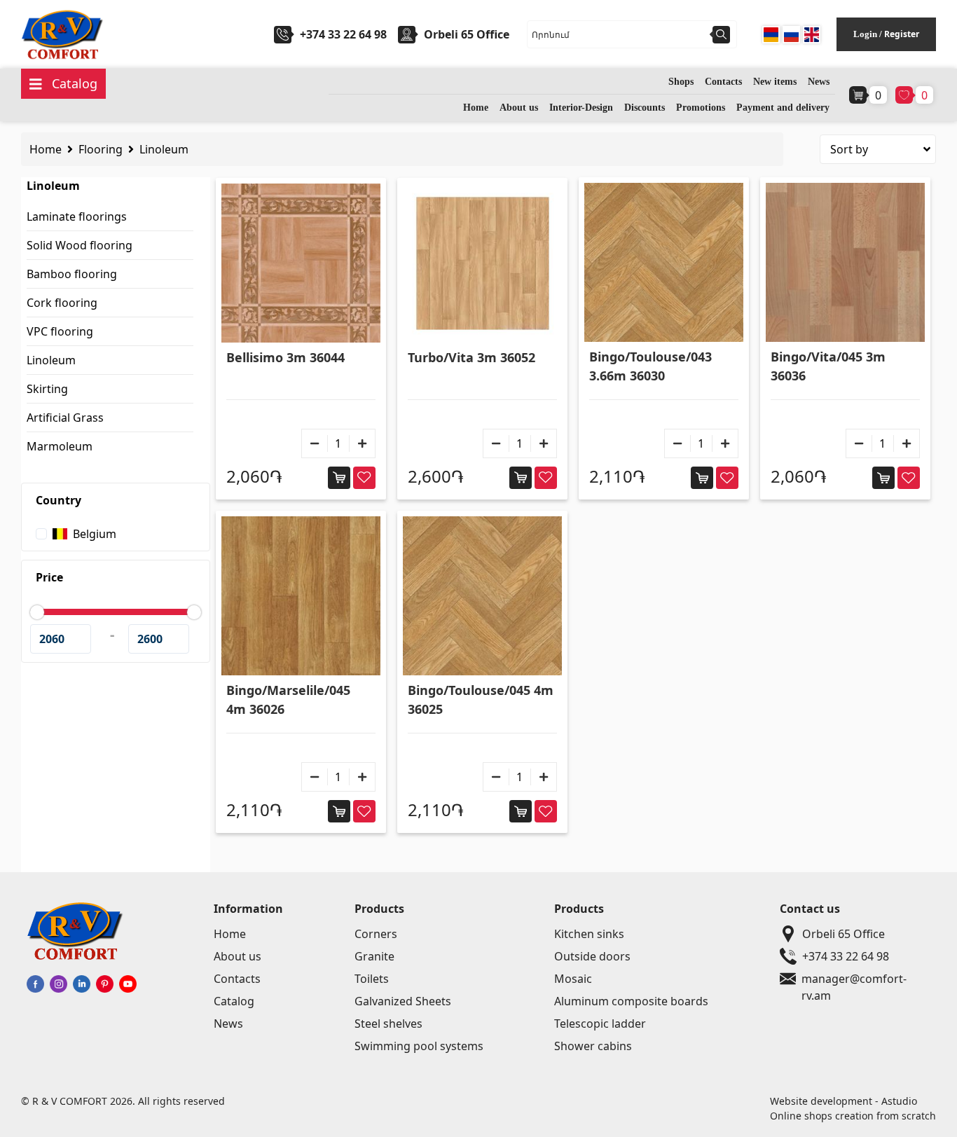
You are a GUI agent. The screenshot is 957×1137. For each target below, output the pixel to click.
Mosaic (573, 978)
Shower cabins (593, 1046)
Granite (374, 956)
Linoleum (163, 149)
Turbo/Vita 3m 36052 (471, 357)
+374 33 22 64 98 (343, 34)
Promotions (700, 107)
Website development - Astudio (843, 1101)
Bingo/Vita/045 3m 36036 (828, 366)
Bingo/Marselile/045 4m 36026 (288, 699)
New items (775, 81)
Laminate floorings (77, 216)
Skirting (47, 389)
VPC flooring (60, 331)
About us (519, 107)
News (818, 81)
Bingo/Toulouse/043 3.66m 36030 (650, 366)
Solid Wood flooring (79, 245)
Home (475, 107)
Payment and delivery (782, 107)
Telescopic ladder (600, 1023)
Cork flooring (62, 302)
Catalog (234, 1001)
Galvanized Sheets (402, 1001)
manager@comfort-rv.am (854, 979)
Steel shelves (388, 1023)
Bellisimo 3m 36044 (285, 357)
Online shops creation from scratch (853, 1115)
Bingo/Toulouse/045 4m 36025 (480, 699)
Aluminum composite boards (631, 1001)
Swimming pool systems (418, 1046)
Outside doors (592, 956)
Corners (375, 934)
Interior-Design (581, 107)
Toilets (371, 978)
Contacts (723, 81)
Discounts (644, 107)
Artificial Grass (65, 417)
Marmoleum (59, 446)
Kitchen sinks (589, 934)
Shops (681, 81)
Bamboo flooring (72, 274)
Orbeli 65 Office (843, 934)
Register (901, 34)
